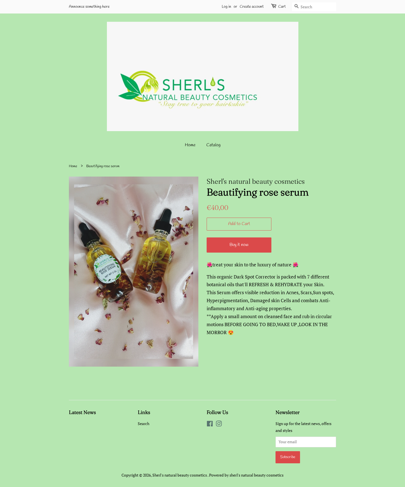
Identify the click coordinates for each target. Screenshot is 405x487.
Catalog (213, 145)
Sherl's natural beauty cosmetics (179, 475)
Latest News (82, 412)
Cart (282, 6)
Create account (252, 6)
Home (190, 145)
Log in (226, 6)
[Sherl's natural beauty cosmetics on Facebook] (210, 424)
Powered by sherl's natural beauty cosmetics (246, 475)
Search (143, 423)
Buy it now (239, 245)
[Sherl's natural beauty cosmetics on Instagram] (219, 424)
